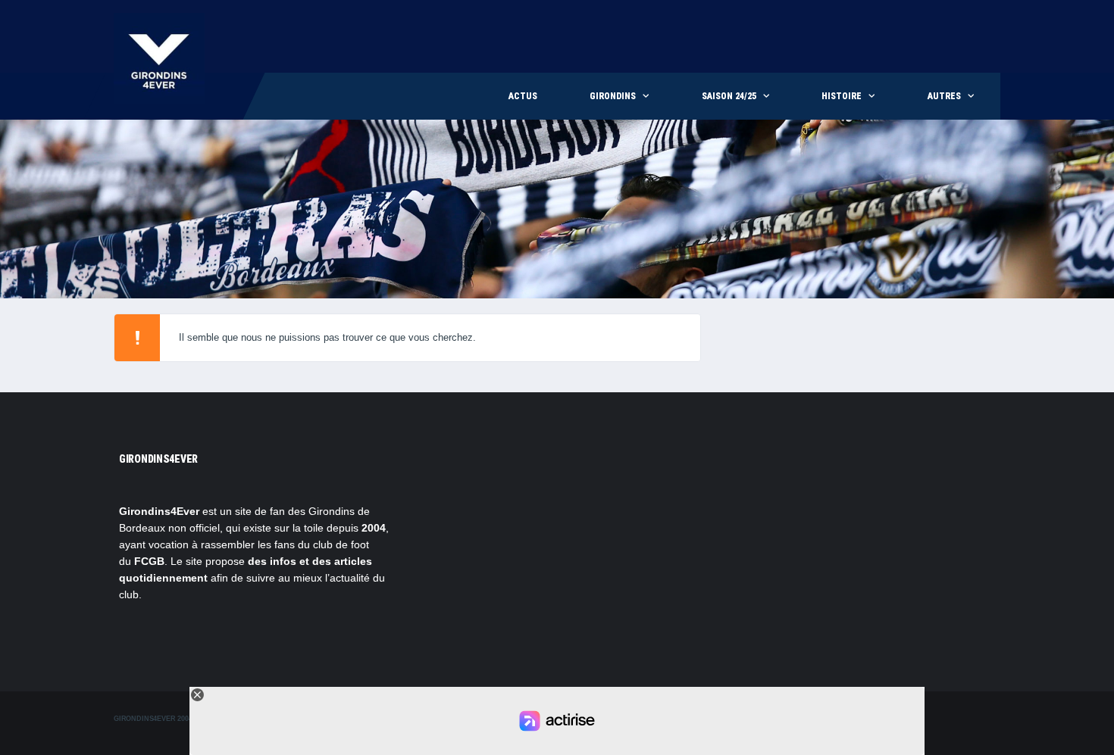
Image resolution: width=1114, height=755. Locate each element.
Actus (522, 96)
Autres (944, 96)
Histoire (841, 96)
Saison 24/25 (729, 96)
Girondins (613, 96)
